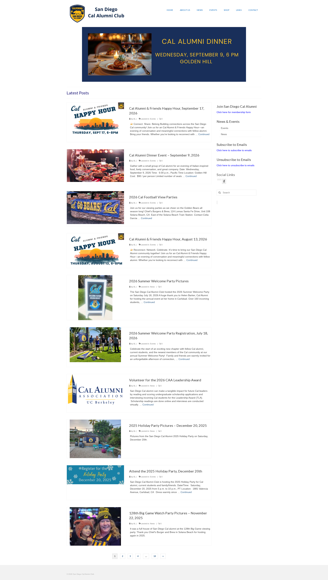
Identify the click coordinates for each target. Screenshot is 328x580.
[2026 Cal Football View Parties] (95, 207)
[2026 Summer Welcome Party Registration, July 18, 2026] (95, 344)
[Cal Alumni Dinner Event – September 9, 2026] (95, 165)
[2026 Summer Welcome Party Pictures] (95, 297)
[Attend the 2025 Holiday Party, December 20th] (95, 474)
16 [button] (194, 80)
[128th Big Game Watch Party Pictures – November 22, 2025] (95, 526)
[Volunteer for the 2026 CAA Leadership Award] (95, 389)
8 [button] (162, 80)
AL (134, 119)
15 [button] (190, 80)
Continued (203, 134)
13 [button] (182, 80)
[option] (164, 54)
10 (155, 556)
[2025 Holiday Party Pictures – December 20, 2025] (95, 438)
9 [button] (166, 80)
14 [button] (186, 80)
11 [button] (174, 80)
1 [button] (133, 80)
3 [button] (141, 80)
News (152, 287)
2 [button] (137, 80)
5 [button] (149, 80)
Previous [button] (87, 54)
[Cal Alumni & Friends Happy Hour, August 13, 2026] (95, 249)
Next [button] (241, 54)
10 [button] (170, 80)
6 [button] (153, 80)
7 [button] (158, 80)
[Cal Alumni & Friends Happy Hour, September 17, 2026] (95, 118)
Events (153, 119)
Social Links (226, 175)
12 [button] (178, 80)
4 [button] (145, 80)
